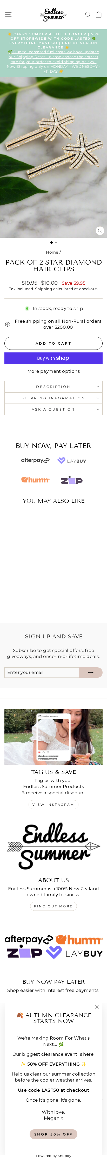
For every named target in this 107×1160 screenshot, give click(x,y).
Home (52, 252)
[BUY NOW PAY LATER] (53, 947)
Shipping (43, 288)
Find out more (53, 906)
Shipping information (53, 398)
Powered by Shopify (53, 1156)
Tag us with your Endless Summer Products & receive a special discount (53, 786)
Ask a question (53, 409)
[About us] (53, 845)
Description (53, 386)
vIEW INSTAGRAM (53, 805)
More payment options (53, 371)
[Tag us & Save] (53, 737)
